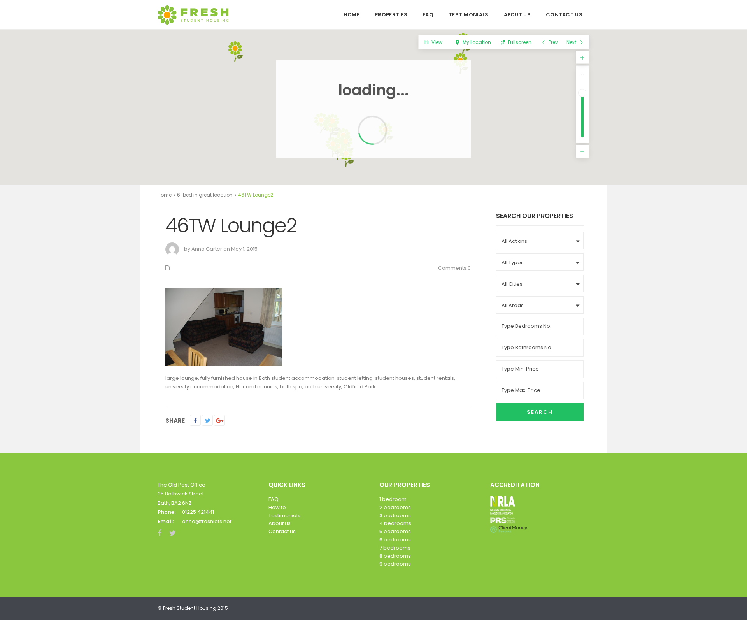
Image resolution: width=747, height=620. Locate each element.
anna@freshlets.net (206, 521)
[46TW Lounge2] (223, 326)
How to (277, 507)
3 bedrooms (395, 515)
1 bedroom (393, 499)
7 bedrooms (394, 548)
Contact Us (564, 14)
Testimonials (469, 14)
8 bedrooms (395, 556)
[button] (239, 50)
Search (540, 412)
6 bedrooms (395, 539)
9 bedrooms (395, 563)
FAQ (428, 14)
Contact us (282, 531)
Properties (391, 14)
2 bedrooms (395, 507)
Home (351, 14)
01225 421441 (198, 512)
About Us (517, 14)
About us (279, 523)
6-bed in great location (205, 194)
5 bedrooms (395, 531)
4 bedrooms (395, 523)
